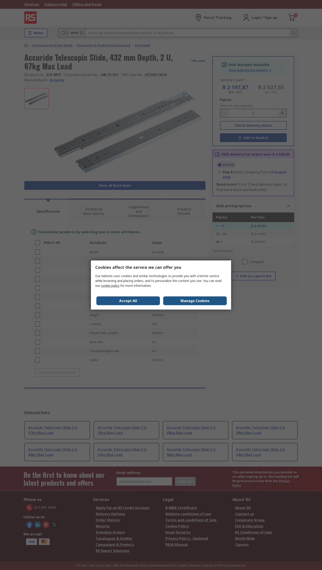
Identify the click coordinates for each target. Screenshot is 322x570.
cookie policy (110, 285)
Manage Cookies (194, 300)
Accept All (128, 300)
